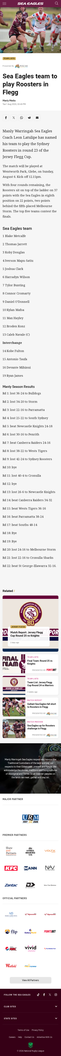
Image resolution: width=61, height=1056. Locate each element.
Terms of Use (23, 1030)
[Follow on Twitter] (50, 995)
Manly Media (9, 100)
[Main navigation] (4, 3)
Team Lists (9, 59)
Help (20, 1037)
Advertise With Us (44, 1037)
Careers (12, 1037)
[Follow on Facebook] (44, 995)
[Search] (56, 3)
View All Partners (30, 980)
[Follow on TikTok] (38, 995)
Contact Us (29, 1037)
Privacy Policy (38, 1030)
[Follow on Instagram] (55, 995)
